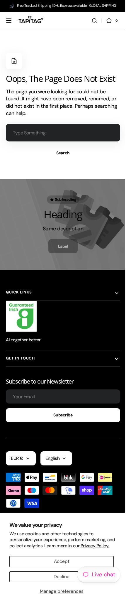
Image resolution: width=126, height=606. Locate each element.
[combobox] (61, 132)
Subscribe (60, 415)
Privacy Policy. (95, 546)
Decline (61, 577)
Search (60, 153)
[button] (8, 20)
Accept (61, 561)
